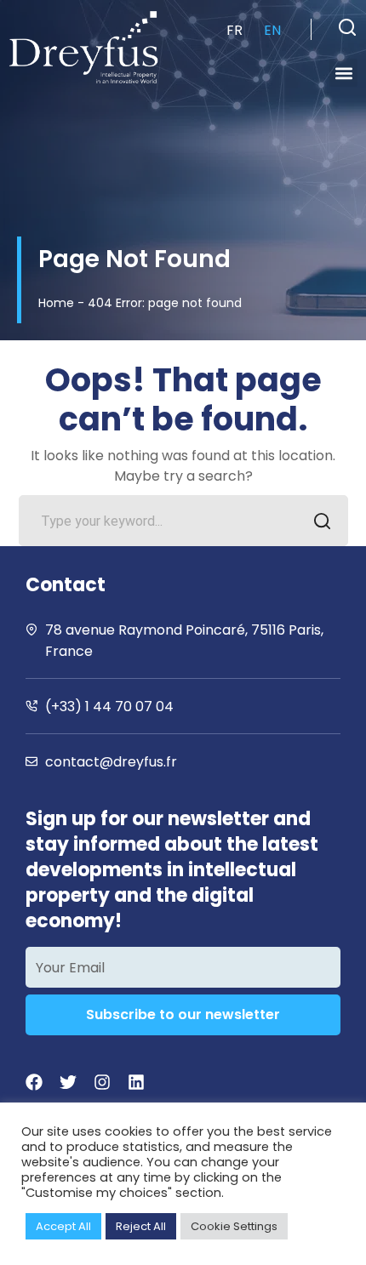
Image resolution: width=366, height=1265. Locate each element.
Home (56, 302)
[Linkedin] (136, 1082)
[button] (347, 27)
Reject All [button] (141, 1226)
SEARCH (322, 520)
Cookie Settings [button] (234, 1226)
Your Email (70, 967)
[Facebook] (34, 1082)
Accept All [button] (63, 1226)
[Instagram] (102, 1082)
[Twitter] (68, 1082)
